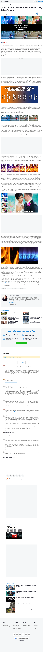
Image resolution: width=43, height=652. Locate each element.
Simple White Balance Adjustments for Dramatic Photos (35, 314)
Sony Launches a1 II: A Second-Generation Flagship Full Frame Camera (13, 318)
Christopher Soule (8, 432)
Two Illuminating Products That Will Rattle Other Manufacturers (13, 322)
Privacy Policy (18, 641)
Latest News (5, 623)
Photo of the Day (16, 625)
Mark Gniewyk (7, 439)
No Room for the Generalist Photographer (24, 603)
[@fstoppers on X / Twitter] (16, 475)
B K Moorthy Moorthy (8, 457)
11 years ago (11, 415)
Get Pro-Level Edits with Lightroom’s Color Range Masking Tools (13, 314)
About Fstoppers (37, 623)
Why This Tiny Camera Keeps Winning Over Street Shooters (26, 586)
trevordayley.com (12, 302)
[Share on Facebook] (1, 42)
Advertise (36, 626)
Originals (5, 4)
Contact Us (36, 625)
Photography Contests (17, 628)
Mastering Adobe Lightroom (6, 282)
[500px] (16, 305)
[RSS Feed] (22, 475)
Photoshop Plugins (26, 625)
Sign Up (40, 1)
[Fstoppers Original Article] (39, 13)
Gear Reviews (5, 625)
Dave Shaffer (7, 451)
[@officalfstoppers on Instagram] (7, 475)
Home (1, 4)
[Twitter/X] (14, 305)
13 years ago (12, 365)
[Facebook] (12, 305)
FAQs (35, 628)
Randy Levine (7, 415)
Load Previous (21, 362)
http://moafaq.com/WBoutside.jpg (13, 411)
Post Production (14, 288)
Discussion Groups (16, 626)
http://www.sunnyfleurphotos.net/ (11, 382)
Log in (22, 344)
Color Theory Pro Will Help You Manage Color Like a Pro (36, 318)
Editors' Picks (15, 623)
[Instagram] (10, 305)
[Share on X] (3, 42)
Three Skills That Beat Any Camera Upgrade (24, 609)
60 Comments (9, 14)
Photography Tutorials (27, 623)
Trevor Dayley (4, 13)
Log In (37, 1)
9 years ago (13, 457)
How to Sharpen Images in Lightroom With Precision (35, 321)
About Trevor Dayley (14, 295)
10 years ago (13, 432)
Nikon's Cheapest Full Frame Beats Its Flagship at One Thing (26, 592)
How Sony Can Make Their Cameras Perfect (25, 597)
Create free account (21, 343)
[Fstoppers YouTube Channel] (10, 475)
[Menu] (1, 1)
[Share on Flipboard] (5, 42)
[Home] (6, 1)
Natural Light (3, 288)
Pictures (8, 288)
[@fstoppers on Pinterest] (19, 475)
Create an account (11, 357)
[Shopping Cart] (34, 1)
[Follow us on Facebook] (13, 475)
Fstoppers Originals (12, 4)
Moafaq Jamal (7, 409)
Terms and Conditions (24, 641)
